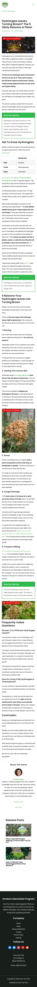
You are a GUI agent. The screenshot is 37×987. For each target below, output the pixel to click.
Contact (18, 932)
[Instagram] (18, 947)
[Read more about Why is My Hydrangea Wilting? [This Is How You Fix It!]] (18, 830)
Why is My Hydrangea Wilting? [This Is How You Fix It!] (18, 840)
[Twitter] (14, 947)
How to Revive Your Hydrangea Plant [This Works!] (16, 864)
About (18, 926)
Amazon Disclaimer (18, 929)
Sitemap (18, 938)
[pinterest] (22, 947)
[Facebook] (9, 947)
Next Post (18, 807)
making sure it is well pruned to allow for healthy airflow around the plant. (17, 534)
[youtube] (27, 947)
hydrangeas (6, 153)
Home (4, 11)
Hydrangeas (11, 11)
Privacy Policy (18, 935)
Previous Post (18, 802)
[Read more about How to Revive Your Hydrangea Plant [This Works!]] (18, 853)
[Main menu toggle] (33, 4)
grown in (27, 263)
